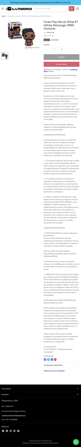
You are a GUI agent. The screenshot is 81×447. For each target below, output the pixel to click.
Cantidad (46, 45)
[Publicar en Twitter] (48, 359)
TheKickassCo (44, 443)
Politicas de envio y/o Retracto (54, 371)
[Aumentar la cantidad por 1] (62, 49)
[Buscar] (71, 8)
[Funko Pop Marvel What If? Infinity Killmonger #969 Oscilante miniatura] (4, 55)
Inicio (3, 16)
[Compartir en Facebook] (45, 359)
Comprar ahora (61, 64)
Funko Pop (50, 32)
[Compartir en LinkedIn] (52, 359)
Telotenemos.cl (54, 443)
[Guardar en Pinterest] (55, 359)
